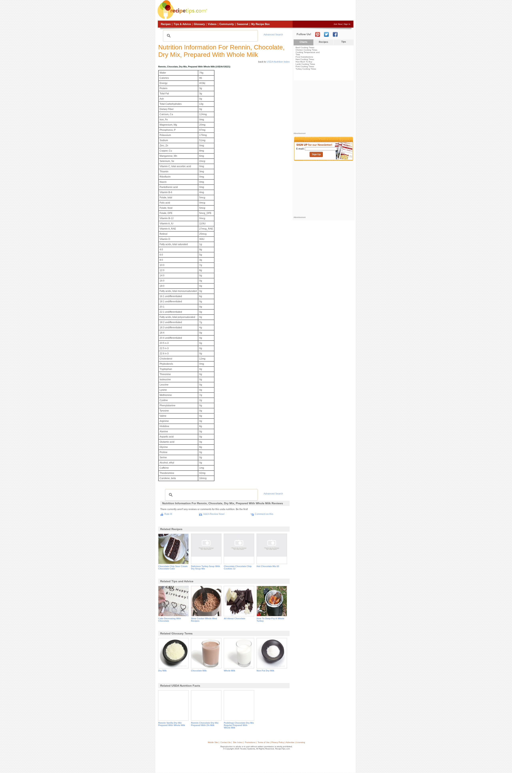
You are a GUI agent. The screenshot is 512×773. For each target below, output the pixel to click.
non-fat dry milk (265, 670)
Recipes (166, 24)
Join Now (338, 24)
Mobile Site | (213, 742)
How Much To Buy (304, 62)
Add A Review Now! (213, 514)
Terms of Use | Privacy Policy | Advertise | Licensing (281, 742)
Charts (303, 42)
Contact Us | (226, 742)
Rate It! (168, 514)
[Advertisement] (281, 11)
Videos (212, 24)
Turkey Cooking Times (306, 69)
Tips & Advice (182, 24)
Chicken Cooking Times (306, 50)
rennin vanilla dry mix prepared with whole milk (171, 724)
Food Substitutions (304, 57)
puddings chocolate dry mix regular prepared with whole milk (239, 725)
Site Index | (238, 742)
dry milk (162, 670)
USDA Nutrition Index (278, 61)
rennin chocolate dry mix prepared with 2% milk (204, 724)
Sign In (347, 24)
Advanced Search (273, 34)
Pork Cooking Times (305, 66)
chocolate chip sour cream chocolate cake (173, 567)
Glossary (199, 24)
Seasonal (242, 24)
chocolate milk (199, 670)
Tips (343, 41)
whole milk (229, 670)
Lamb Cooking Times (305, 64)
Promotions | (250, 742)
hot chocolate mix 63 (268, 566)
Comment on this (264, 514)
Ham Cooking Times (305, 59)
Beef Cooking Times (305, 47)
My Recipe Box (260, 24)
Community (226, 24)
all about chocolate (234, 618)
